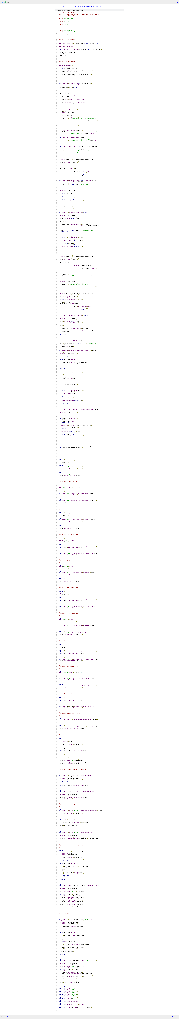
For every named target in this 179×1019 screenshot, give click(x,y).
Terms (16, 1016)
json (176, 1016)
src (71, 7)
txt (173, 1016)
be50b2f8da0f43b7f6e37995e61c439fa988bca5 (87, 7)
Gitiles (8, 1016)
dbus (104, 7)
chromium (58, 7)
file (84, 10)
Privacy (12, 1016)
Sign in (176, 2)
